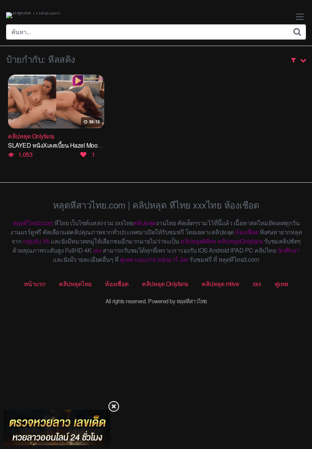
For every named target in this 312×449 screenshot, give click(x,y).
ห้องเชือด (247, 232)
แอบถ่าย (145, 259)
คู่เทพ (127, 259)
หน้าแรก (35, 283)
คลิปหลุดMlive (198, 241)
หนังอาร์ (167, 259)
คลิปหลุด (145, 222)
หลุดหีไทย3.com (33, 222)
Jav (183, 259)
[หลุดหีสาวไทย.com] (33, 15)
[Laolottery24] (57, 427)
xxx (97, 250)
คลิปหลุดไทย (75, 283)
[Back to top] (291, 413)
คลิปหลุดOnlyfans (240, 241)
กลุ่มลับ (32, 241)
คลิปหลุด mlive (220, 283)
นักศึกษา (288, 250)
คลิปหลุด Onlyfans (165, 283)
